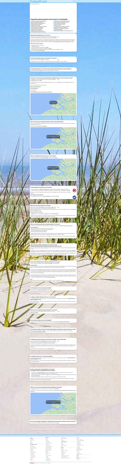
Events (63, 1)
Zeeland (62, 449)
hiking (52, 348)
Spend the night (53, 1)
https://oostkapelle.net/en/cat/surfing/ (63, 321)
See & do (60, 1)
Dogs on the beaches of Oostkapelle (37, 27)
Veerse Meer (58, 374)
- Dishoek (78, 446)
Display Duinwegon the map (54, 102)
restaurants (48, 253)
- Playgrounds (48, 445)
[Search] (72, 1)
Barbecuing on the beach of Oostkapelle (60, 27)
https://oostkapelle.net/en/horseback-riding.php (38, 331)
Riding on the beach (57, 25)
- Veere (77, 438)
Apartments (32, 445)
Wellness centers (48, 449)
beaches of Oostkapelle (42, 289)
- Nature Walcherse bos (80, 445)
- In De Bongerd (32, 456)
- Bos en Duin (32, 451)
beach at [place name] (41, 372)
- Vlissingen (78, 447)
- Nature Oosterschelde (64, 455)
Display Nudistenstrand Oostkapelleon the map (54, 137)
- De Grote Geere (32, 452)
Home (31, 437)
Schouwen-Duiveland (64, 450)
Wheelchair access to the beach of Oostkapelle (39, 26)
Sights (47, 439)
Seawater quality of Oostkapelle (36, 29)
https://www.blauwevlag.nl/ (40, 50)
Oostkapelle (49, 1)
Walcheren (78, 437)
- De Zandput (32, 453)
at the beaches (46, 35)
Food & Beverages (64, 438)
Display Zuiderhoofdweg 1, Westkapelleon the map (53, 402)
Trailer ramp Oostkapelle (58, 29)
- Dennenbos (32, 454)
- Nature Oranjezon (79, 439)
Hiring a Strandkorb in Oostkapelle (59, 23)
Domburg (57, 196)
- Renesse (62, 451)
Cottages (31, 450)
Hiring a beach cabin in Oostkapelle (37, 28)
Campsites (31, 449)
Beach (57, 1)
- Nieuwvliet (78, 450)
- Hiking (47, 457)
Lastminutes (32, 460)
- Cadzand (78, 452)
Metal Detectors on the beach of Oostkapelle (38, 31)
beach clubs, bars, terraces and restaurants (41, 247)
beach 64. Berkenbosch (47, 196)
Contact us (78, 459)
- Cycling (47, 456)
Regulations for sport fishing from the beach (61, 28)
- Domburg (78, 441)
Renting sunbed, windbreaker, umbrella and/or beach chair (63, 30)
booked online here (55, 213)
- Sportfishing (63, 437)
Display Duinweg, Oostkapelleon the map (54, 168)
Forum (62, 446)
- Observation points (49, 443)
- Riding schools (48, 459)
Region (68, 1)
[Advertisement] (84, 24)
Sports (47, 454)
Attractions (47, 444)
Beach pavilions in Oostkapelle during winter (38, 23)
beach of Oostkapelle (50, 155)
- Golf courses (48, 460)
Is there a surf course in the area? (59, 24)
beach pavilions (35, 70)
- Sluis (77, 451)
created (49, 348)
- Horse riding (48, 458)
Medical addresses (64, 445)
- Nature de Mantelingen (80, 440)
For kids (31, 442)
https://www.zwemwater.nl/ (68, 225)
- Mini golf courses (48, 448)
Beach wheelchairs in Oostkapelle (36, 24)
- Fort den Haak (32, 455)
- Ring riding (63, 440)
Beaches (47, 438)
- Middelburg (78, 448)
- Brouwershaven (63, 452)
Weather (71, 1)
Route (62, 443)
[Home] (46, 1)
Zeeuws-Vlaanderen (79, 449)
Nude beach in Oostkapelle (35, 25)
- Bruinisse (62, 453)
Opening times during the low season (37, 30)
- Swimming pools (48, 455)
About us (77, 456)
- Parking (62, 444)
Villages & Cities (48, 450)
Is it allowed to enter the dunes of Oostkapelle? (61, 26)
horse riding (39, 330)
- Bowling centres (48, 447)
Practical (65, 1)
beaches (55, 36)
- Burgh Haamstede (64, 456)
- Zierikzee (62, 454)
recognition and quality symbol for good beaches (62, 41)
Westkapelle (57, 388)
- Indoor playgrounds (49, 446)
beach (34, 46)
